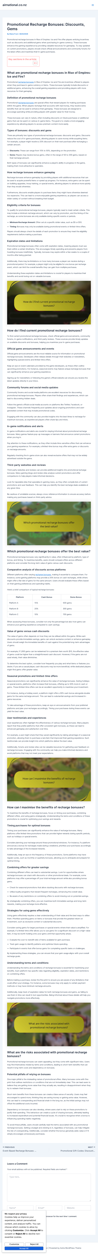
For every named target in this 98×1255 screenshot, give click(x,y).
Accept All (23, 1248)
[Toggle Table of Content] (34, 63)
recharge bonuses (26, 82)
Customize (14, 1244)
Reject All (34, 1244)
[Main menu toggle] (92, 5)
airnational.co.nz (15, 5)
